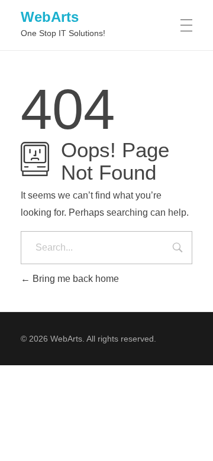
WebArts (50, 17)
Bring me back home (74, 279)
